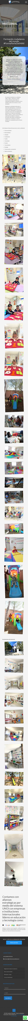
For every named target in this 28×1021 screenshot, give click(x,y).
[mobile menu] (26, 2)
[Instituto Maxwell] (14, 2)
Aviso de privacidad (8, 971)
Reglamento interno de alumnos (10, 968)
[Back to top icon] (14, 1010)
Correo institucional (8, 977)
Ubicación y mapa (7, 974)
